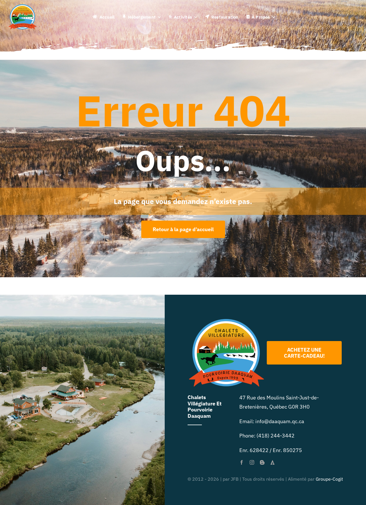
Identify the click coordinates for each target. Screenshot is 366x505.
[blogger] (262, 462)
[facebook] (241, 462)
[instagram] (252, 462)
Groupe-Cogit (329, 479)
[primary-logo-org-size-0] (23, 6)
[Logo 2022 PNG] (226, 321)
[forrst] (272, 462)
